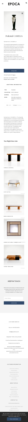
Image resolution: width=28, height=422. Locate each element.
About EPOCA (14, 387)
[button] (22, 13)
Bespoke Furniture (14, 389)
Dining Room (14, 98)
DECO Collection (14, 92)
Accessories (23, 242)
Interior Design (14, 392)
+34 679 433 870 (14, 408)
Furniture (19, 105)
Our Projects (14, 391)
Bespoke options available (9, 79)
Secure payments (14, 374)
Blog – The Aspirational (14, 396)
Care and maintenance (14, 376)
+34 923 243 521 (13, 77)
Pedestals (13, 89)
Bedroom (19, 98)
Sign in (14, 74)
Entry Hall (13, 97)
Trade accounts (14, 379)
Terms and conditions (14, 368)
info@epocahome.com (14, 331)
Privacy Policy (14, 370)
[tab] (14, 71)
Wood (17, 94)
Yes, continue (14, 419)
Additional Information (14, 84)
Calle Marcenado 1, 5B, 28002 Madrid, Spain (14, 406)
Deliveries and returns (14, 372)
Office (12, 100)
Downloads (14, 377)
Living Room (18, 97)
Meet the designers (14, 394)
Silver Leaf (13, 94)
